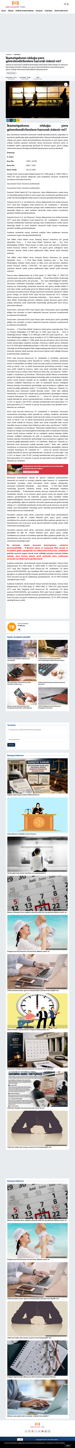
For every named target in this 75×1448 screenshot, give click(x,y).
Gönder (11, 745)
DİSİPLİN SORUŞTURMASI (24, 11)
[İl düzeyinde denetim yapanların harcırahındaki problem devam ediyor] (53, 648)
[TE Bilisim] (11, 627)
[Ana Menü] (68, 4)
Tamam (67, 1445)
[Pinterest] (32, 1431)
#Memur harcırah (11, 73)
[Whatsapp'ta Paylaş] (14, 120)
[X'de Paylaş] (11, 120)
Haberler (9, 54)
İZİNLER (10, 11)
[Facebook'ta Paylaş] (7, 120)
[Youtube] (42, 1431)
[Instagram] (35, 1431)
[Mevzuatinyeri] (15, 4)
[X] (29, 1431)
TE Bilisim (21, 625)
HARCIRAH (48, 11)
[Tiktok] (45, 1431)
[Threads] (49, 1431)
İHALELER (39, 11)
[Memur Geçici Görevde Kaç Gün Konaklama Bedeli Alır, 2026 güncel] (22, 696)
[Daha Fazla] (18, 120)
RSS (21, 1439)
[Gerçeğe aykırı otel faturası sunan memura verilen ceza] (22, 672)
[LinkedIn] (39, 1431)
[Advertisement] (37, 27)
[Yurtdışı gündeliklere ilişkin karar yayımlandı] (22, 648)
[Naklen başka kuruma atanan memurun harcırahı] (53, 672)
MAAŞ (3, 11)
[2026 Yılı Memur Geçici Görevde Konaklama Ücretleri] (53, 696)
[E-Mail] (19, 629)
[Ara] (65, 4)
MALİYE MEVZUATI (61, 11)
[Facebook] (26, 1431)
